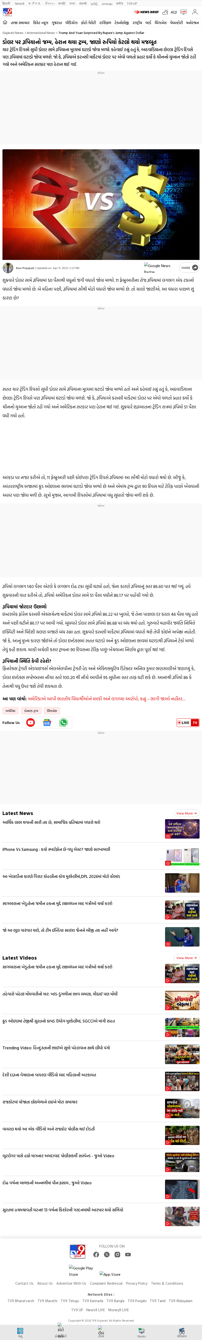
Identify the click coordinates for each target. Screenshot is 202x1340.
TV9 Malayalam (180, 1301)
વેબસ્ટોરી (176, 23)
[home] (5, 22)
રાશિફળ (105, 23)
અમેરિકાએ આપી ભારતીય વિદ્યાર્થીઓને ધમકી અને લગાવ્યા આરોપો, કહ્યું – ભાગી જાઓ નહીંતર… (107, 698)
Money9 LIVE (118, 1310)
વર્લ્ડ (148, 23)
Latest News (17, 813)
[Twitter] (107, 1254)
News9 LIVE (95, 1310)
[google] (160, 267)
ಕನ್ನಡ (34, 3)
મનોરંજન (192, 23)
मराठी (62, 3)
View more (184, 813)
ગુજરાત (57, 23)
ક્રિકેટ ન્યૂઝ (40, 23)
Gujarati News (12, 32)
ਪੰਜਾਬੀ (83, 3)
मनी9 (119, 3)
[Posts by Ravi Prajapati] (8, 267)
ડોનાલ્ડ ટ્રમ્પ (31, 710)
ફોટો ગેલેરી (88, 23)
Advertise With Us (71, 1283)
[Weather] (166, 12)
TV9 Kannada (92, 1301)
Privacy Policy (136, 1283)
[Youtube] (30, 722)
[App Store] (114, 1275)
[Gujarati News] (7, 12)
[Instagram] (117, 1254)
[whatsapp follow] (63, 722)
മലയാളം (107, 3)
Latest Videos (19, 957)
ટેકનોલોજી (122, 23)
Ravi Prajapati (25, 268)
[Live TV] (182, 12)
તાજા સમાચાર (20, 23)
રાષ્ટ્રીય (137, 23)
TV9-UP (132, 3)
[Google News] (47, 722)
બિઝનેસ (161, 23)
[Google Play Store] (84, 1271)
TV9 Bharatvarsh (20, 1301)
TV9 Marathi (47, 1301)
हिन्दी (6, 3)
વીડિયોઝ (71, 23)
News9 (19, 3)
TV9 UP (77, 1310)
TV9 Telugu (70, 1301)
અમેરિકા (10, 710)
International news (41, 32)
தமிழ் (94, 3)
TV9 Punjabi (137, 1301)
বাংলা (72, 3)
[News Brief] (147, 12)
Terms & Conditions (167, 1283)
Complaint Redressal (106, 1283)
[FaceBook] (96, 1254)
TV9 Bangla (115, 1301)
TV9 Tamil (158, 1301)
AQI (174, 12)
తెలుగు (49, 3)
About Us (45, 1283)
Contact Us (24, 1283)
